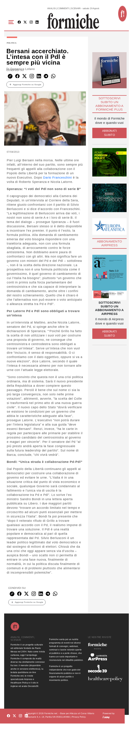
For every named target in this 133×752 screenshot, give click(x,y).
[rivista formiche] (109, 277)
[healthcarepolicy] (105, 679)
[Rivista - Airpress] (105, 656)
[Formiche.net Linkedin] (37, 22)
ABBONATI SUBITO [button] (109, 132)
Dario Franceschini (57, 177)
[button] (11, 22)
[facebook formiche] (8, 715)
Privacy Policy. (79, 717)
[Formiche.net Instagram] (31, 22)
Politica (11, 43)
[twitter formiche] (14, 715)
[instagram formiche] (20, 715)
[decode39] (105, 669)
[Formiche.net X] (25, 22)
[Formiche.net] (122, 14)
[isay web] (106, 717)
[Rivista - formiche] (105, 646)
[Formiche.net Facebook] (19, 22)
